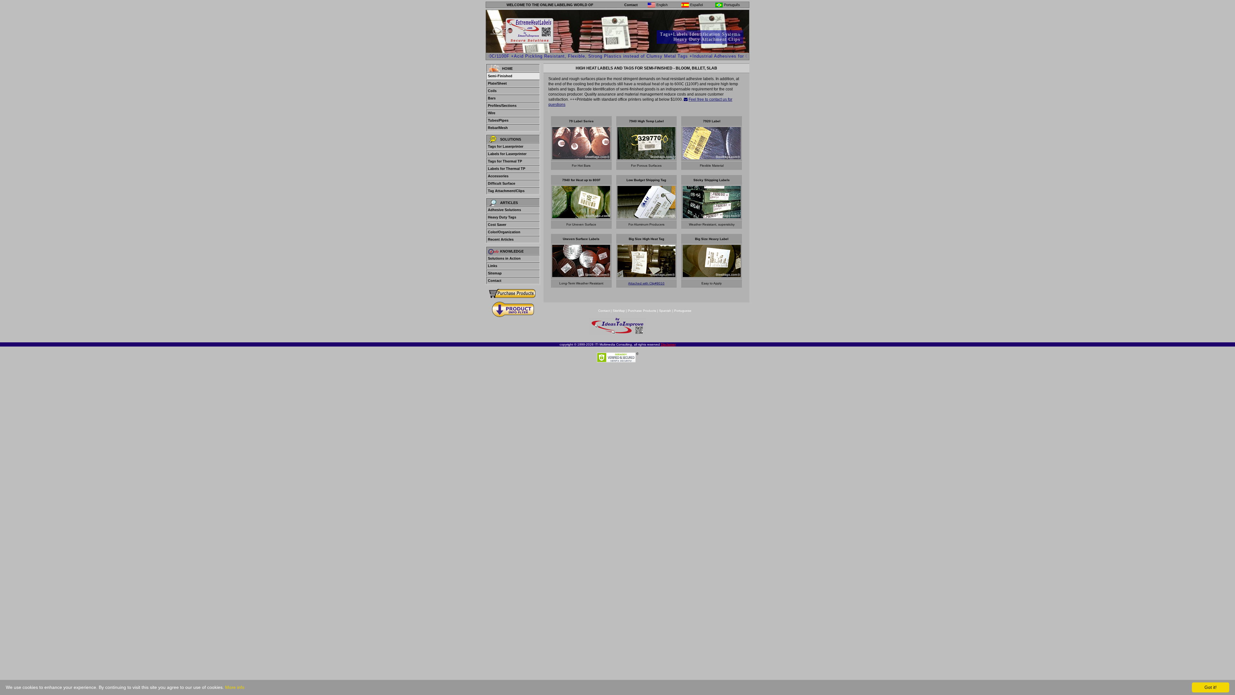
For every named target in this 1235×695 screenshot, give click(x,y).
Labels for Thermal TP (506, 169)
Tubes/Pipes (498, 120)
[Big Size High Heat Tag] (646, 275)
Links (492, 266)
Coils (492, 91)
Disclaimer (668, 344)
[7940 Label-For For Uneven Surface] (581, 216)
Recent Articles (501, 239)
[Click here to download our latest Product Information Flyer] (513, 309)
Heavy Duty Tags (502, 217)
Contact (631, 5)
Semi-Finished (500, 76)
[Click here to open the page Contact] (686, 99)
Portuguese (682, 310)
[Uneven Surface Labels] (581, 275)
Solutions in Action (504, 258)
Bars (492, 98)
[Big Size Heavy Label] (712, 275)
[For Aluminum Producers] (646, 216)
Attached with (638, 283)
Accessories (498, 176)
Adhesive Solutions (504, 210)
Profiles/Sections (502, 105)
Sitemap (495, 273)
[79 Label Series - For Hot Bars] (581, 157)
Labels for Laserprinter (507, 154)
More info (234, 687)
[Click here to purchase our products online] (513, 293)
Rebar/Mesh (498, 128)
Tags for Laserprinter (505, 146)
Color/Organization (504, 232)
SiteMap (619, 310)
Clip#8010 (656, 283)
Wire (491, 113)
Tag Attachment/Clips (506, 191)
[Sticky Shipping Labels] (712, 216)
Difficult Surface (501, 183)
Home (507, 68)
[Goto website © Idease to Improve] (617, 333)
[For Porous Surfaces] (646, 157)
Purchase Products (642, 310)
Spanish (665, 310)
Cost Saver (497, 225)
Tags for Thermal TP (505, 161)
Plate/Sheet (497, 83)
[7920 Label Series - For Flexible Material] (712, 157)
